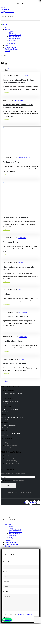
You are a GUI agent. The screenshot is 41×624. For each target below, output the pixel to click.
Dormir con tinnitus (11, 242)
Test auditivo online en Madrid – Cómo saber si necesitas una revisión (18, 81)
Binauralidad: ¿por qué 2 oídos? (16, 316)
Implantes (7, 294)
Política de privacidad (11, 445)
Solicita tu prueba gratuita (12, 461)
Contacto (7, 51)
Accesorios (22, 238)
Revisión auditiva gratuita (12, 463)
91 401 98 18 (4, 395)
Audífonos (8, 29)
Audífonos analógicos (11, 162)
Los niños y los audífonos (13, 341)
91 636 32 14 (4, 419)
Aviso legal (8, 442)
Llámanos (7, 511)
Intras (10, 42)
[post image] (20, 141)
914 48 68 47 (4, 411)
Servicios (8, 45)
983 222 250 (4, 435)
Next (7, 381)
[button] (4, 13)
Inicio (6, 28)
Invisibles (12, 44)
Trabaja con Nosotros (11, 49)
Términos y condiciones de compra (14, 447)
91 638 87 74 (4, 427)
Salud (28, 158)
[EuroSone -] (5, 24)
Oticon (11, 33)
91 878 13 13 (4, 403)
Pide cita (7, 457)
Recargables (12, 40)
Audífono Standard (15, 35)
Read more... (6, 92)
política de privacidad (18, 480)
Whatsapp (7, 512)
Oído (19, 290)
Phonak (11, 31)
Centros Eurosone (10, 47)
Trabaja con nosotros (10, 458)
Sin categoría (23, 76)
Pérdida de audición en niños (14, 363)
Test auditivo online (10, 460)
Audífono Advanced (15, 36)
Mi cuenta (7, 455)
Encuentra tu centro (7, 16)
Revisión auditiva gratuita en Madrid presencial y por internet (18, 105)
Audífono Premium (15, 38)
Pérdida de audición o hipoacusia (16, 217)
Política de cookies (10, 444)
